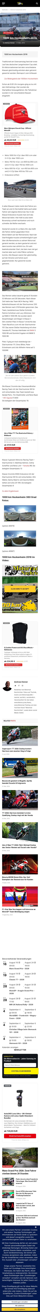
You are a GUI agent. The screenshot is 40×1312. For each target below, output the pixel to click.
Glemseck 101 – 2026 (18, 1043)
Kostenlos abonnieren (21, 1071)
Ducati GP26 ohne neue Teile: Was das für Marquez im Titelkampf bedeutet (26, 1193)
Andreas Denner (10, 43)
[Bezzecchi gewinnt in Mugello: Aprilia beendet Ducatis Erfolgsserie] (20, 768)
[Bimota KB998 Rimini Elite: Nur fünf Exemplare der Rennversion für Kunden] (20, 864)
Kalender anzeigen (10, 1047)
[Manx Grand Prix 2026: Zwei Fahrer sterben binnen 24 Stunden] (20, 1158)
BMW (32, 330)
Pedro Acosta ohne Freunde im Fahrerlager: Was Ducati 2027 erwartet (27, 1181)
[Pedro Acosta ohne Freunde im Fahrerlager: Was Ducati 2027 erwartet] (8, 1182)
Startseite (5, 10)
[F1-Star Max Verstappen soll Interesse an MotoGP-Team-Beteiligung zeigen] (20, 896)
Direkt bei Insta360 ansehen (20, 1136)
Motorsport (8, 33)
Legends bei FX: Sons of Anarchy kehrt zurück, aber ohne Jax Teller (25, 1206)
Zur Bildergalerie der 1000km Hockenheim (21, 79)
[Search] (37, 3)
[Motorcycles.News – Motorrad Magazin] (20, 3)
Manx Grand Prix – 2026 (19, 968)
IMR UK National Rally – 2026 (21, 1004)
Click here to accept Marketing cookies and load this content (20, 590)
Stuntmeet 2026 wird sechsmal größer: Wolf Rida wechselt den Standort (27, 1218)
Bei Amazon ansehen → (13, 665)
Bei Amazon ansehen (12, 143)
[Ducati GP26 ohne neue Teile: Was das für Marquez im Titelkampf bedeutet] (8, 1194)
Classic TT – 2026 (16, 979)
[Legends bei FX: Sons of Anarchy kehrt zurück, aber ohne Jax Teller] (8, 1206)
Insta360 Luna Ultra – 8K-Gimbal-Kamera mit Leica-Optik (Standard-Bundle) (18, 1116)
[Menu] (3, 3)
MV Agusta (7, 398)
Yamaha (26, 466)
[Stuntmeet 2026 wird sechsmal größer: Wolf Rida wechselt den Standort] (8, 1218)
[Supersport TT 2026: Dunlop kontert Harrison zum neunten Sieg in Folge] (20, 736)
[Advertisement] (18, 939)
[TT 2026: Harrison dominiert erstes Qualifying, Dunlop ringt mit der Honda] (20, 800)
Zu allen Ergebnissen (10, 491)
